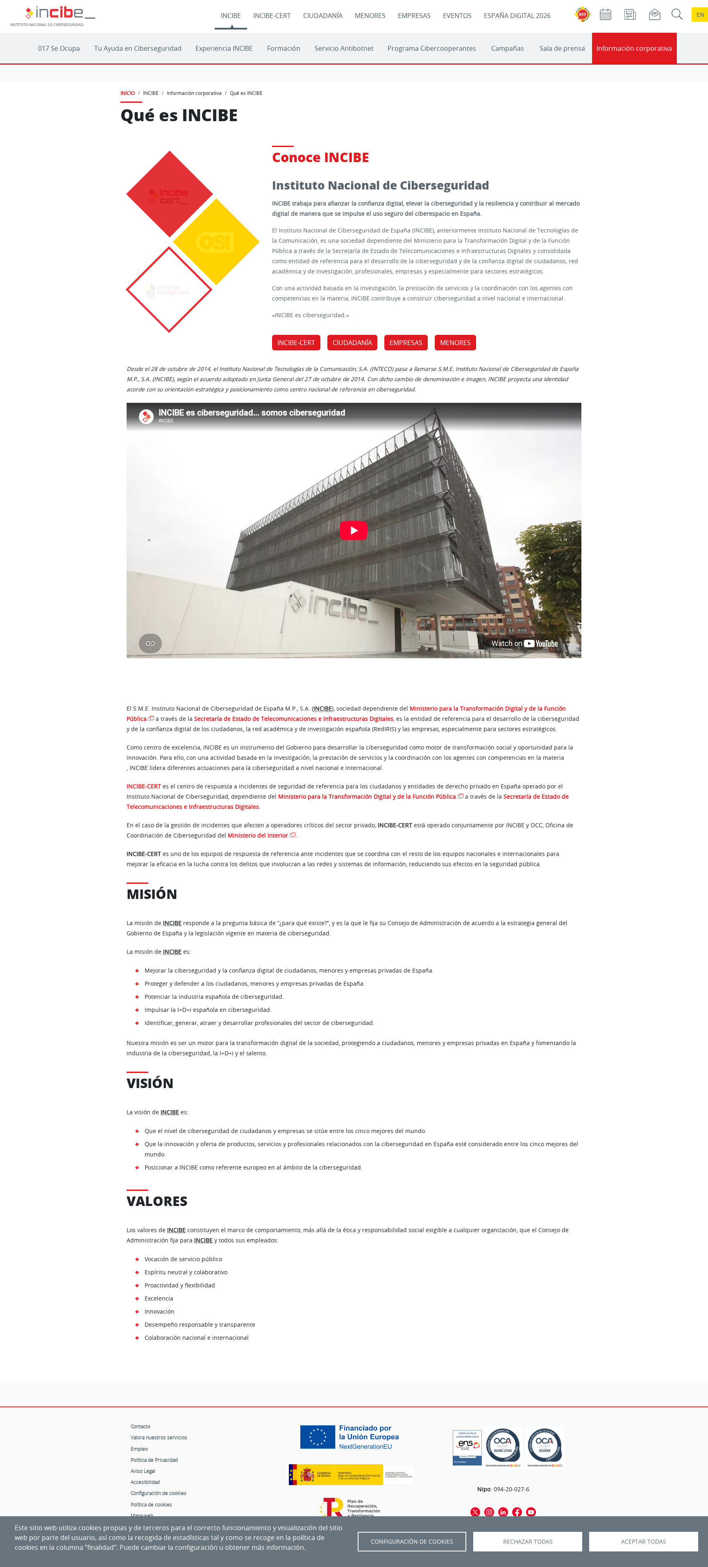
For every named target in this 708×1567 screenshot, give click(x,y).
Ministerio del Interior (258, 835)
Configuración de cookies (158, 1493)
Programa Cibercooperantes (432, 48)
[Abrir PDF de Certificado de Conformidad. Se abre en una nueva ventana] (467, 1445)
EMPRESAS (414, 15)
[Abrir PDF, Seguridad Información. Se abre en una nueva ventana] (503, 1447)
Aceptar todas (643, 1541)
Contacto (140, 1426)
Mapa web (142, 1515)
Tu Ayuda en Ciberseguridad (138, 48)
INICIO (127, 93)
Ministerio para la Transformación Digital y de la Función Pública (367, 796)
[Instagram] (489, 1511)
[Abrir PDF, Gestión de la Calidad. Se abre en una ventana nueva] (545, 1447)
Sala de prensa (562, 48)
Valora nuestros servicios (159, 1437)
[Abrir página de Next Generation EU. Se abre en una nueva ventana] (351, 1440)
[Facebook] (517, 1511)
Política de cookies (151, 1504)
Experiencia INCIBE (224, 48)
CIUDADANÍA (323, 15)
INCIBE (231, 15)
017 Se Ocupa (59, 48)
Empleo (139, 1448)
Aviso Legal (143, 1471)
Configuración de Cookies (412, 1541)
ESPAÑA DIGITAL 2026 (517, 15)
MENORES (370, 15)
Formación (283, 48)
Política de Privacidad (154, 1459)
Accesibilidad (145, 1482)
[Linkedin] (503, 1511)
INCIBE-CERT (272, 15)
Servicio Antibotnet (344, 48)
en (700, 14)
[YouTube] (531, 1511)
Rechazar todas (528, 1541)
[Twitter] (475, 1511)
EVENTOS (457, 15)
